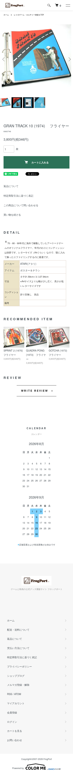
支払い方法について (18, 648)
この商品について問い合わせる (21, 205)
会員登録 (12, 712)
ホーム (6, 15)
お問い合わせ (14, 740)
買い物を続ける (12, 214)
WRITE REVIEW (34, 390)
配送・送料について (18, 629)
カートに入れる (40, 162)
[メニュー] (67, 5)
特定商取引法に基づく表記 (18, 195)
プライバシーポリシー (19, 666)
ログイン (12, 721)
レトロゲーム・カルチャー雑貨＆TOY (29, 15)
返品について (11, 186)
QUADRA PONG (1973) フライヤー (36, 355)
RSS (9, 694)
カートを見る (14, 731)
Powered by (18, 768)
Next (69, 59)
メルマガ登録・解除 (18, 684)
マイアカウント (15, 703)
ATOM (17, 694)
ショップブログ (15, 675)
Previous (4, 59)
